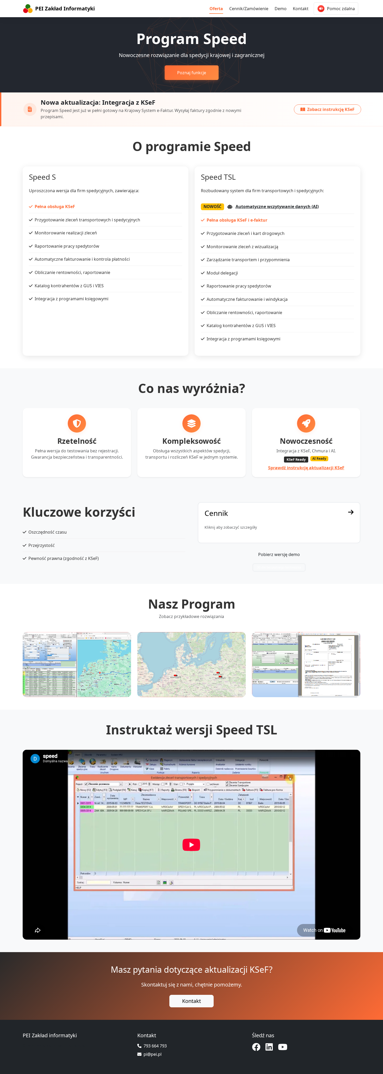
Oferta (216, 8)
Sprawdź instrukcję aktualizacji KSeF (306, 468)
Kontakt (300, 8)
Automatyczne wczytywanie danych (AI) (277, 206)
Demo (281, 8)
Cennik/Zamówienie (248, 8)
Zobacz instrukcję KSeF (331, 109)
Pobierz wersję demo (279, 554)
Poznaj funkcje (191, 73)
